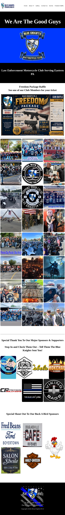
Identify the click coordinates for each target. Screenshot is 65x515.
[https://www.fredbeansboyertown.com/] (10, 434)
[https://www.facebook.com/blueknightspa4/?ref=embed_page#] (32, 497)
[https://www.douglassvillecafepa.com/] (32, 435)
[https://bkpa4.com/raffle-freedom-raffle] (32, 115)
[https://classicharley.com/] (32, 460)
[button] (33, 5)
